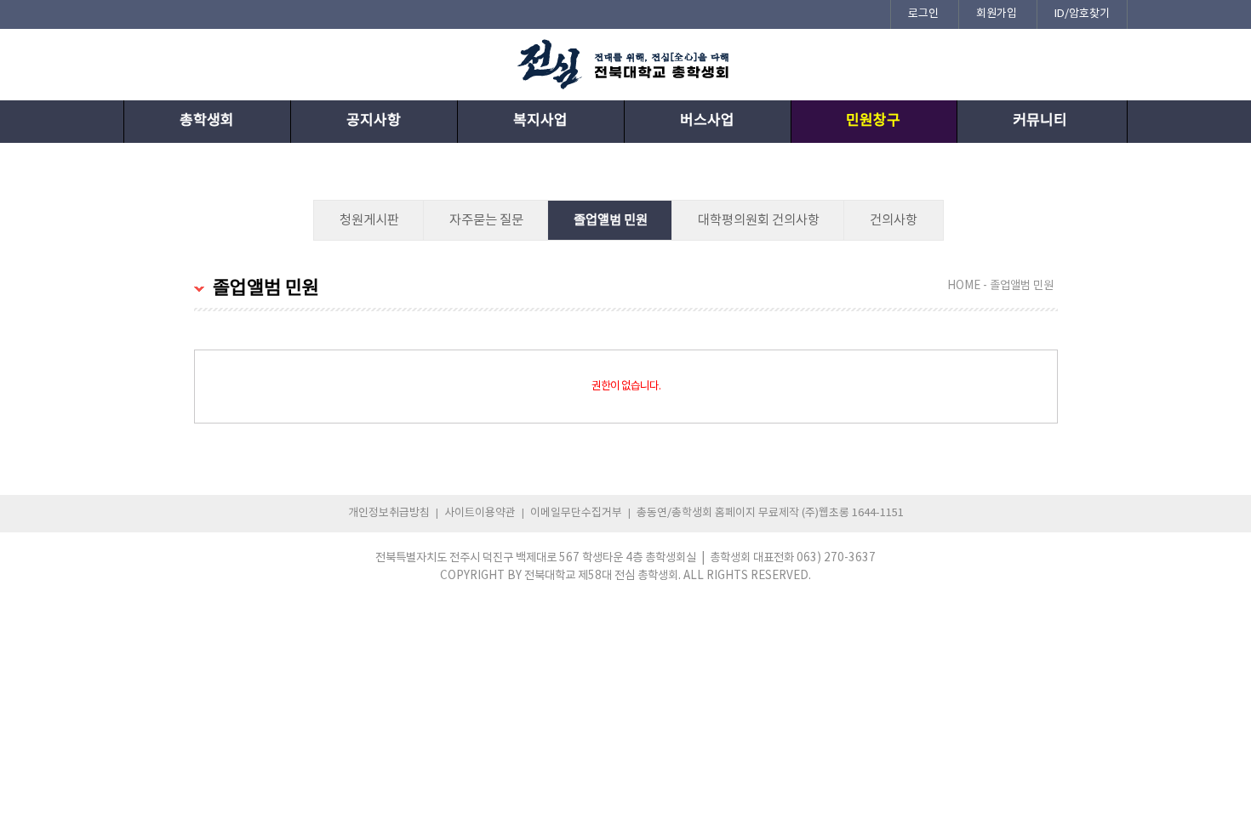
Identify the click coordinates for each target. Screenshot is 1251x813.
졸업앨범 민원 (611, 220)
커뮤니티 (1040, 120)
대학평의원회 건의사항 (759, 220)
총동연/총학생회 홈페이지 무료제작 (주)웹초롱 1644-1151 (770, 513)
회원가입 (996, 14)
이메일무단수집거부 (576, 513)
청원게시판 (369, 220)
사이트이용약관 (480, 513)
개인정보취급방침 (389, 513)
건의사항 (893, 220)
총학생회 (207, 120)
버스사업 (707, 120)
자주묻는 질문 (486, 220)
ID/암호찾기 (1082, 14)
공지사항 (373, 120)
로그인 (923, 14)
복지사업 (540, 120)
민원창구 (873, 120)
